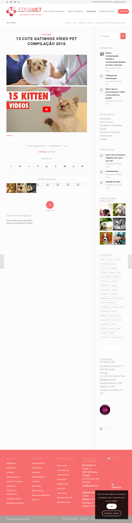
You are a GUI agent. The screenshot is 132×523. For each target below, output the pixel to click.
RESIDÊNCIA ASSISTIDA (15, 503)
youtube (51, 152)
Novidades (11, 22)
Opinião (103, 129)
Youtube (46, 34)
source (9, 135)
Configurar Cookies (111, 513)
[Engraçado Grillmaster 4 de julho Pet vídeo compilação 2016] (130, 261)
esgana (114, 285)
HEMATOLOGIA (62, 484)
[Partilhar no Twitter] (20, 166)
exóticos (115, 290)
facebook (104, 294)
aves (108, 259)
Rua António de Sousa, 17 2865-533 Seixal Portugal (111, 369)
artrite (103, 259)
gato (114, 298)
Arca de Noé (105, 118)
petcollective (105, 320)
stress (112, 328)
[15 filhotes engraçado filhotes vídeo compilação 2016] (41, 188)
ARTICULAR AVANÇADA (41, 495)
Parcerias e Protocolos (110, 132)
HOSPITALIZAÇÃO (13, 477)
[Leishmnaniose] (119, 210)
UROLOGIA (61, 489)
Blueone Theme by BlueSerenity (18, 519)
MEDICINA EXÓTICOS (65, 498)
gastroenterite (105, 298)
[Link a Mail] (15, 2)
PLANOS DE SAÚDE (13, 499)
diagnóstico (105, 281)
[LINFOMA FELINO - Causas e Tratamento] (119, 239)
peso (118, 316)
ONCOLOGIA (61, 479)
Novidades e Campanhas (111, 125)
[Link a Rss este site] (19, 2)
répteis (113, 324)
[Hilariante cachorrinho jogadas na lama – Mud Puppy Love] (21, 188)
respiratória (105, 324)
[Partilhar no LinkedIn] (46, 166)
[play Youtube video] (46, 109)
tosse (118, 328)
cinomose (104, 268)
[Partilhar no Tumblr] (55, 166)
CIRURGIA (10, 472)
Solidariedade (106, 136)
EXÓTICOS (35, 500)
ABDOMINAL (36, 486)
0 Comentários (55, 146)
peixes (111, 316)
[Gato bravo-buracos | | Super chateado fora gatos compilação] (61, 188)
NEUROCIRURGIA (38, 477)
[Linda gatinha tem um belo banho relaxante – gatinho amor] (11, 188)
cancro (113, 264)
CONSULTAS (11, 468)
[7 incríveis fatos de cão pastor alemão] (81, 188)
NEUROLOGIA (62, 466)
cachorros (116, 259)
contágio (104, 272)
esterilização (105, 290)
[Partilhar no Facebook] (11, 166)
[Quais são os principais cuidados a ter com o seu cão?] (106, 210)
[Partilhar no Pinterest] (37, 166)
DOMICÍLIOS (10, 486)
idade (103, 303)
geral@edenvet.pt (108, 380)
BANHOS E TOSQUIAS (14, 481)
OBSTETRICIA (62, 493)
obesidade (104, 311)
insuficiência (105, 307)
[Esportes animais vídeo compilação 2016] (31, 188)
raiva (113, 320)
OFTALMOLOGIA (63, 470)
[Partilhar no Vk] (64, 166)
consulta (113, 268)
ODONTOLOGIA (62, 475)
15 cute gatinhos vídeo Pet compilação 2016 (46, 41)
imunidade (111, 303)
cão (119, 272)
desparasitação (106, 277)
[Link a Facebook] (7, 2)
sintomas (104, 328)
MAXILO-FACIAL (38, 491)
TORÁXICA (36, 481)
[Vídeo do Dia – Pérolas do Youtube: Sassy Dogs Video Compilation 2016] (71, 188)
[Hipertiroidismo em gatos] (119, 225)
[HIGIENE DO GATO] (106, 225)
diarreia (114, 281)
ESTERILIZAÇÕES (38, 463)
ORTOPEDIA (36, 472)
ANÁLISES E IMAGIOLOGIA (11, 492)
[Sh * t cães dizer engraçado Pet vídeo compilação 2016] (2, 261)
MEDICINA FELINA (63, 502)
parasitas (104, 316)
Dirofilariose (105, 285)
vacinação (111, 333)
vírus (113, 337)
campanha (104, 264)
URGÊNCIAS (10, 463)
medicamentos (117, 307)
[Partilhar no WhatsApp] (28, 166)
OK (111, 506)
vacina (103, 333)
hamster (121, 298)
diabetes (117, 277)
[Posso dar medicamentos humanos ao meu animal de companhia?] (106, 239)
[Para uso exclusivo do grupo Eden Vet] (46, 70)
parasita (113, 311)
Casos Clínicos (106, 122)
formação (113, 294)
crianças (112, 272)
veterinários (105, 337)
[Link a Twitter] (11, 2)
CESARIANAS (37, 468)
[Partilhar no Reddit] (73, 166)
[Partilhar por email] (82, 166)
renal (119, 320)
